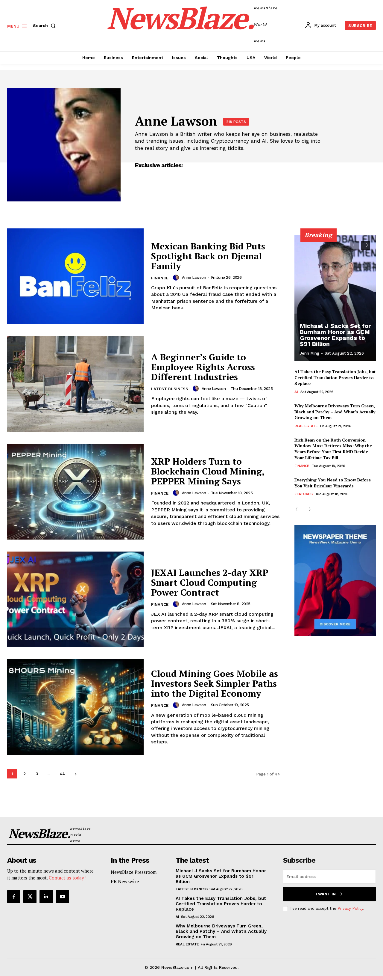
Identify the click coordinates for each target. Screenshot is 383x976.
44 (62, 774)
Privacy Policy (350, 908)
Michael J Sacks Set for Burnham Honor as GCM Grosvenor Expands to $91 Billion (335, 334)
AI (296, 392)
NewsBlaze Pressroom (133, 872)
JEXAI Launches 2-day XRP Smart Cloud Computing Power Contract (209, 582)
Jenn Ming (309, 353)
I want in (326, 894)
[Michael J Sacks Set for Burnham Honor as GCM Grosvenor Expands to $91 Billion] (335, 298)
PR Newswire (125, 881)
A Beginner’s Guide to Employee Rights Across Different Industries (203, 367)
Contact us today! (67, 878)
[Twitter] (30, 896)
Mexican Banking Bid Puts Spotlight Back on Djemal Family (208, 256)
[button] (45, 25)
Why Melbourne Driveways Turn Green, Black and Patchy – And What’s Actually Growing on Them (334, 411)
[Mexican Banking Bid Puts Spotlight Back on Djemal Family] (75, 276)
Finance (159, 278)
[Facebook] (13, 896)
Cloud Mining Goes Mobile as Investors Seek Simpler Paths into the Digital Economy (214, 683)
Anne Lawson (194, 277)
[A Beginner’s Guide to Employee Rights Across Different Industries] (75, 384)
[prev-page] (354, 245)
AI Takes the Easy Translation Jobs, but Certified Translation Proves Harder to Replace (335, 377)
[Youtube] (62, 896)
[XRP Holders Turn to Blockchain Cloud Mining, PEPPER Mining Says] (75, 492)
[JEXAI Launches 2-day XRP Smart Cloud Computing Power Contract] (75, 599)
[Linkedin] (46, 896)
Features (303, 494)
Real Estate (306, 426)
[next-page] (75, 773)
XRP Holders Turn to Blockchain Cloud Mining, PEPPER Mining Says (207, 471)
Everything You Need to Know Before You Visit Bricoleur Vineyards (332, 483)
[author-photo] (177, 278)
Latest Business (169, 389)
